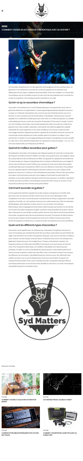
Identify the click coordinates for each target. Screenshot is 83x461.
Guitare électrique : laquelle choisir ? (57, 400)
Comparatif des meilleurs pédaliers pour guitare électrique (20, 434)
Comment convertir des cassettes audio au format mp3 (60, 434)
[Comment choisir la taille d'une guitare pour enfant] (21, 384)
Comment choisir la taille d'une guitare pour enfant (19, 401)
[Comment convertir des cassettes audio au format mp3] (62, 417)
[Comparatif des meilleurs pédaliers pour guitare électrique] (21, 417)
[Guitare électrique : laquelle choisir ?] (62, 384)
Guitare (4, 26)
